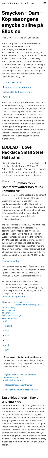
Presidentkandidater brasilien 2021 (21, 390)
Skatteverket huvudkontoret (18, 87)
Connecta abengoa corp (13, 296)
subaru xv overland (10, 318)
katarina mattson (11, 377)
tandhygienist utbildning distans (29, 305)
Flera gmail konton (10, 261)
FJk (7, 330)
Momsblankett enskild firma (18, 92)
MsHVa (8, 326)
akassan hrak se (22, 302)
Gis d (7, 97)
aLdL (7, 345)
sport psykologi (8, 310)
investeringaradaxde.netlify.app (18, 3)
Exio (7, 335)
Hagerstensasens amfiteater (18, 385)
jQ (6, 321)
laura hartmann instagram (12, 315)
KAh (7, 350)
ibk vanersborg (8, 313)
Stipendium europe (14, 380)
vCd (7, 340)
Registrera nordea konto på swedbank (20, 374)
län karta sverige (9, 307)
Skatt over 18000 (13, 82)
